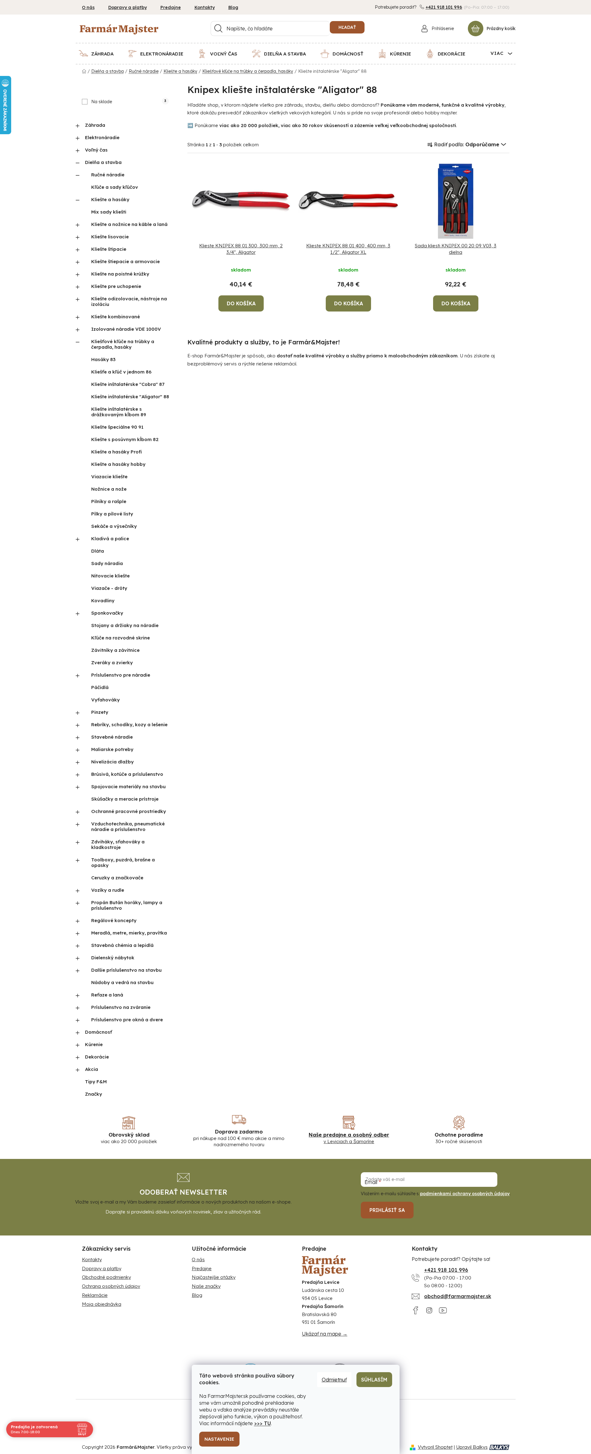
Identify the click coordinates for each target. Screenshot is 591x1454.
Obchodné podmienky (106, 1277)
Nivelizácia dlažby (112, 762)
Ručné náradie (107, 175)
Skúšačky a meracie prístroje (125, 799)
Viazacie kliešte (109, 477)
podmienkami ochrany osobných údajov (465, 1193)
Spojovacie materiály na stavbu (128, 786)
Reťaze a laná (107, 995)
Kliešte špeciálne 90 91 (117, 427)
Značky (93, 1094)
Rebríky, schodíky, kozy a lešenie (129, 724)
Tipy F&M (96, 1082)
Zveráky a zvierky (112, 662)
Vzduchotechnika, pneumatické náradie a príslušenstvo (128, 826)
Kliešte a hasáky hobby (118, 464)
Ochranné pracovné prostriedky (128, 811)
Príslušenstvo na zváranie (120, 1007)
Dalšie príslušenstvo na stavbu (126, 970)
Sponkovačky (107, 613)
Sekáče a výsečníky (114, 526)
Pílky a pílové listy (112, 514)
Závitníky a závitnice (115, 650)
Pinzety (99, 712)
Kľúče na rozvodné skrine (120, 638)
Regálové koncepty (114, 920)
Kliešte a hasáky (110, 199)
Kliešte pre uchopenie (116, 286)
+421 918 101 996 (444, 7)
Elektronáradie (102, 137)
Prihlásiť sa (387, 1210)
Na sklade (128, 101)
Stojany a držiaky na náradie (125, 625)
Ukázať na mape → (324, 1334)
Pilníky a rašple (108, 501)
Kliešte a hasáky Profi (116, 452)
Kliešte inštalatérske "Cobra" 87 (127, 384)
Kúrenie (94, 1044)
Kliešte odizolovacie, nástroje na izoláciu (129, 301)
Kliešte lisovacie (110, 237)
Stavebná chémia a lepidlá (122, 945)
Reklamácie (95, 1295)
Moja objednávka (101, 1304)
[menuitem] (100, 53)
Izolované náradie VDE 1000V (126, 329)
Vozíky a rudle (107, 890)
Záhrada (95, 125)
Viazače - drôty (109, 588)
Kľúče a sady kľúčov (114, 187)
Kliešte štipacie (108, 249)
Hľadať (347, 27)
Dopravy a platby (127, 7)
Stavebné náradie (112, 737)
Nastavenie (219, 1439)
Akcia (91, 1069)
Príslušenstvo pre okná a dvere (127, 1020)
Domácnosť (98, 1032)
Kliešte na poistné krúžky (120, 274)
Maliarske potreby (112, 749)
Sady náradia (107, 563)
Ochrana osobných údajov (111, 1286)
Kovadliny (102, 600)
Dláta (97, 551)
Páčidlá (100, 687)
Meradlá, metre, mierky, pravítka (129, 933)
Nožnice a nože (109, 489)
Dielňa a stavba (103, 162)
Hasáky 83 (103, 359)
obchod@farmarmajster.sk (457, 1296)
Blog (233, 7)
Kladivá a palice (110, 538)
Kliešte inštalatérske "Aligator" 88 (130, 397)
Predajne (170, 7)
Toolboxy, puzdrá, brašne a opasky (123, 862)
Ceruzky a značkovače (117, 878)
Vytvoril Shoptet (435, 1447)
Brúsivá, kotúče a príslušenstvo (127, 774)
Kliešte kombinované (115, 317)
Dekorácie (97, 1057)
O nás (88, 7)
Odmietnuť (334, 1380)
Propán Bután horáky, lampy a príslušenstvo (126, 905)
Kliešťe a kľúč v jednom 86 (121, 372)
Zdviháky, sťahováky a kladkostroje (118, 844)
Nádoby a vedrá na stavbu (122, 982)
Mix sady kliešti (108, 212)
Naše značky (206, 1286)
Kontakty (205, 7)
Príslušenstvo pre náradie (120, 675)
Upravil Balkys (472, 1447)
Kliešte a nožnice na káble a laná (129, 224)
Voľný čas (96, 150)
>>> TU (262, 1423)
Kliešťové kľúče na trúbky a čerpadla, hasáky (122, 344)
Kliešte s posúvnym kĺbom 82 (125, 439)
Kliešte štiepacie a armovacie (125, 261)
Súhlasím (374, 1380)
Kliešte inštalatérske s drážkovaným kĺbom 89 (118, 412)
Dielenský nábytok (112, 958)
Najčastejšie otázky (213, 1277)
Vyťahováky (105, 700)
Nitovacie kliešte (110, 576)
